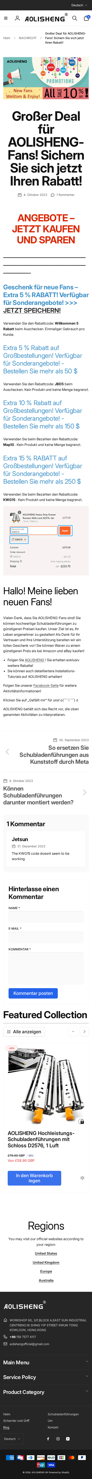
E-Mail (15, 928)
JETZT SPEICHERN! (32, 310)
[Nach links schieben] (73, 1031)
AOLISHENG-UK (40, 1472)
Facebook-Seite (46, 685)
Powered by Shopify (59, 1472)
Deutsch (77, 5)
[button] (5, 18)
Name (14, 908)
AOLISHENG (34, 660)
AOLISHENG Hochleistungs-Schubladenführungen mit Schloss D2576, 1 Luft (41, 1139)
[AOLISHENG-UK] (24, 1310)
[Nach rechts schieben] (84, 1031)
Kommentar (20, 949)
